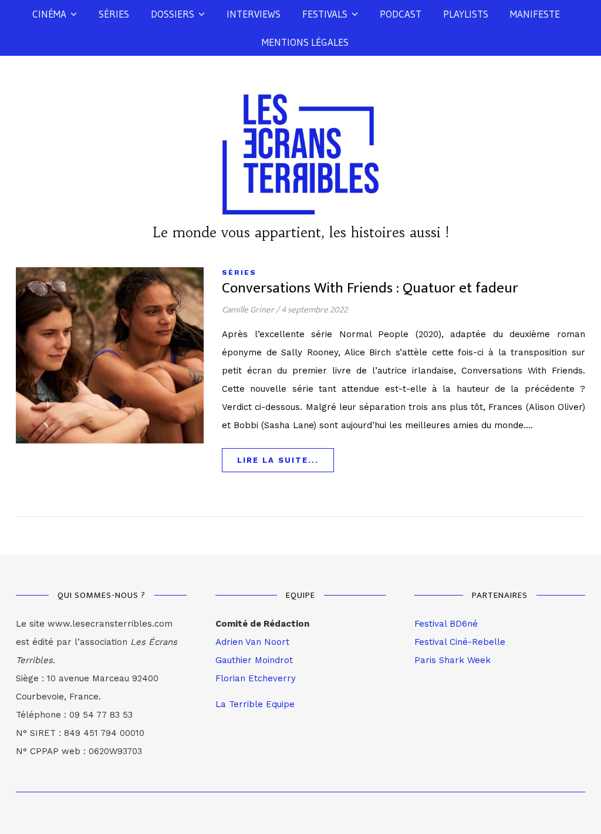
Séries (114, 14)
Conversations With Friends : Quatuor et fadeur (370, 288)
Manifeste (535, 14)
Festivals (324, 14)
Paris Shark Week (452, 660)
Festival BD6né (446, 623)
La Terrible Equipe (255, 704)
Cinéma (49, 14)
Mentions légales (305, 42)
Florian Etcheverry (255, 678)
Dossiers (172, 14)
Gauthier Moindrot (254, 660)
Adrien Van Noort (252, 642)
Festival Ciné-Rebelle (459, 642)
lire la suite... (278, 460)
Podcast (400, 14)
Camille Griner (248, 310)
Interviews (254, 14)
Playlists (465, 14)
